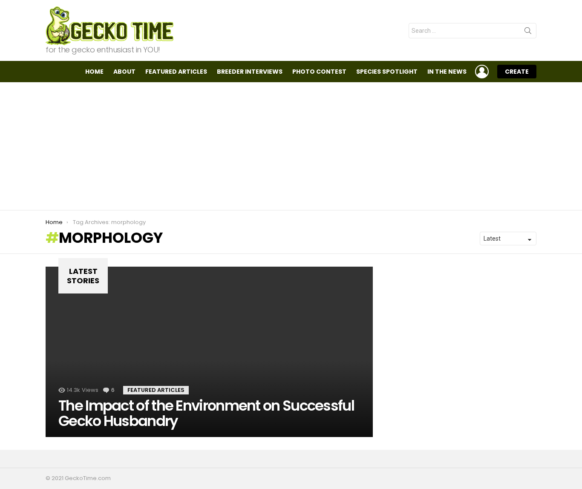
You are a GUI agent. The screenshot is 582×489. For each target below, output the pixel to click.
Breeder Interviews (249, 71)
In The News (447, 71)
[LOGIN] (482, 71)
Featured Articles (176, 71)
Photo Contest (319, 71)
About (124, 71)
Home (94, 71)
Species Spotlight (387, 71)
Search (527, 32)
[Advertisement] (291, 146)
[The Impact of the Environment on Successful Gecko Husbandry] (209, 352)
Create (517, 71)
